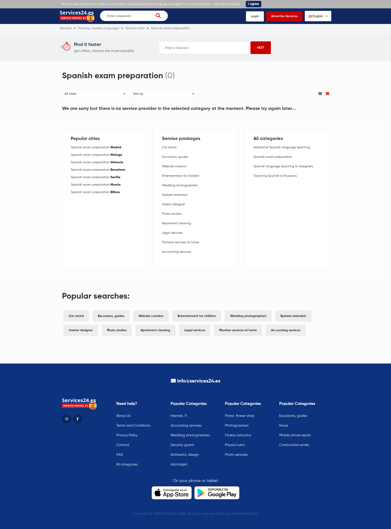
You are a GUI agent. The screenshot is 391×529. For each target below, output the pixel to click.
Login (255, 16)
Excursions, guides (175, 156)
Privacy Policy (127, 435)
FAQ (119, 454)
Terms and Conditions (133, 425)
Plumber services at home (180, 242)
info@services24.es (198, 381)
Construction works (294, 445)
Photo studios (171, 213)
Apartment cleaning (176, 223)
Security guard (182, 445)
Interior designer (173, 204)
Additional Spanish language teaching (281, 147)
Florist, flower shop (239, 416)
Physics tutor (235, 445)
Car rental (169, 147)
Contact (122, 445)
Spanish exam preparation (96, 147)
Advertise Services (284, 16)
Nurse (283, 425)
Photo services (236, 454)
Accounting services (176, 251)
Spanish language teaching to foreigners (283, 166)
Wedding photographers (180, 185)
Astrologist (179, 464)
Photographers (237, 425)
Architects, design (185, 454)
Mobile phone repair (295, 435)
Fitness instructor (238, 435)
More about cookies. (227, 4)
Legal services (172, 232)
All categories (127, 464)
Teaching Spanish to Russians (275, 175)
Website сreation (174, 166)
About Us (123, 416)
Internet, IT (179, 416)
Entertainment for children (180, 175)
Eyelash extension (175, 194)
